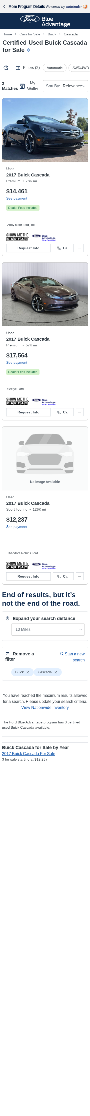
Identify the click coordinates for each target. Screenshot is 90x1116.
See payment (16, 198)
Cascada (71, 34)
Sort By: (53, 86)
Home (7, 34)
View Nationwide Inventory (45, 707)
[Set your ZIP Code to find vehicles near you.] (29, 50)
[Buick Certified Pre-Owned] (43, 237)
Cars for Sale (30, 34)
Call (66, 248)
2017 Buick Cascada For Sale (28, 754)
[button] (17, 237)
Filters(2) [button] (31, 68)
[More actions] (80, 248)
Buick (52, 34)
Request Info (29, 248)
